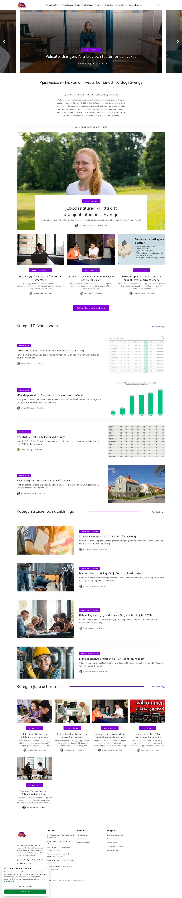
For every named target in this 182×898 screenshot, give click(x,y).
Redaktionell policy (65, 880)
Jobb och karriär (121, 5)
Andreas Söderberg (83, 843)
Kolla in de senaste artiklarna (91, 308)
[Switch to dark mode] (163, 5)
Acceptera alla (25, 892)
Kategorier (112, 830)
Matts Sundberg (82, 835)
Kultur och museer (135, 5)
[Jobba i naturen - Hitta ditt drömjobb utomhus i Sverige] (91, 181)
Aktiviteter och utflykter (104, 5)
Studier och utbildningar (84, 5)
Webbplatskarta (79, 880)
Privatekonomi (67, 5)
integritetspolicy (9, 881)
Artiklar (50, 830)
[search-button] (158, 5)
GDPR (55, 880)
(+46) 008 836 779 (25, 863)
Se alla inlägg (158, 326)
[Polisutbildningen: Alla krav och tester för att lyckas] (91, 41)
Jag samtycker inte (25, 886)
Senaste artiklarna (53, 5)
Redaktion (81, 830)
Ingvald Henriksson (83, 839)
